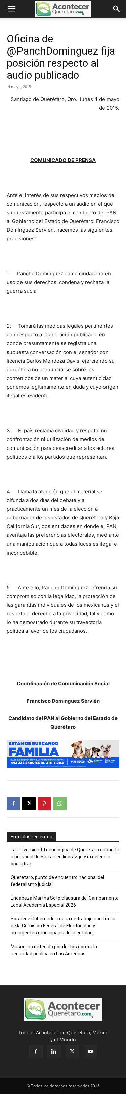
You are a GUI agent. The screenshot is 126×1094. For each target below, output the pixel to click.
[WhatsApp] (60, 803)
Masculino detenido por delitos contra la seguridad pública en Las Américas (54, 950)
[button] (11, 9)
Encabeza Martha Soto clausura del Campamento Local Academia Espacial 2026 (65, 901)
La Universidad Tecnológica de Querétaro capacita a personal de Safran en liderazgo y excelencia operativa (65, 856)
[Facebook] (13, 803)
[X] (29, 803)
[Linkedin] (54, 1051)
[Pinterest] (44, 803)
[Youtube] (90, 1051)
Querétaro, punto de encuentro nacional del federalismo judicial (57, 881)
